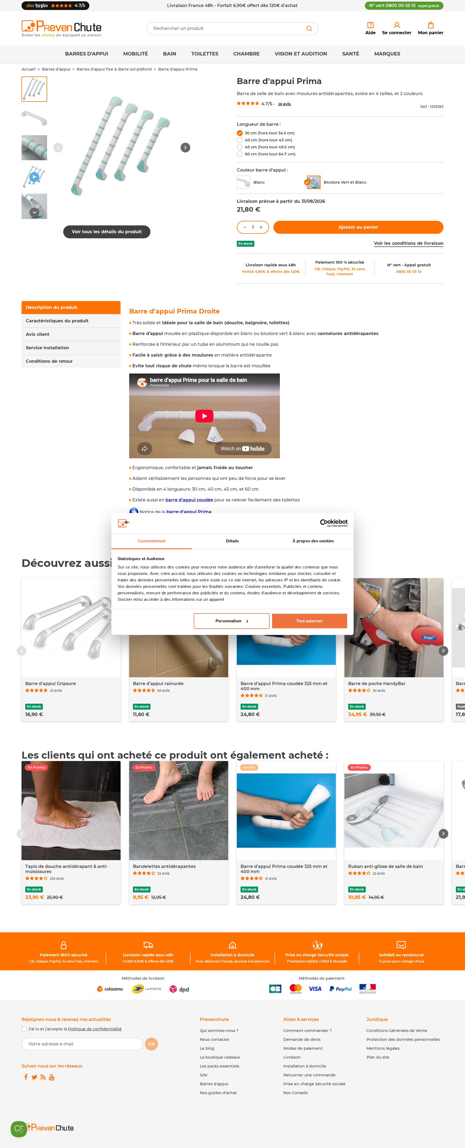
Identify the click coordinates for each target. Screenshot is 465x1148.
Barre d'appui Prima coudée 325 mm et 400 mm (284, 686)
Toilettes (204, 54)
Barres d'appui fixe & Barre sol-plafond (114, 69)
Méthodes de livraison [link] (143, 978)
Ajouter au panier (358, 227)
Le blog (207, 1048)
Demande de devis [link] (301, 1039)
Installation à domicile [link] (232, 954)
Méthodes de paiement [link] (322, 978)
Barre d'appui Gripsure (50, 683)
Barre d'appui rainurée (158, 683)
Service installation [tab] (47, 347)
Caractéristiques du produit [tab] (57, 320)
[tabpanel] (286, 419)
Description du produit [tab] (51, 307)
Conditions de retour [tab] (49, 361)
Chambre (246, 54)
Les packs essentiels (219, 1066)
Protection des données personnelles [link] (403, 1039)
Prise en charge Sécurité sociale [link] (317, 954)
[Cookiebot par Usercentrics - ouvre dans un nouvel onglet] (324, 523)
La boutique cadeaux (220, 1057)
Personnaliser (229, 621)
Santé (350, 54)
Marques (387, 54)
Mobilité (135, 54)
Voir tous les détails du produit (107, 231)
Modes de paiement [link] (303, 1048)
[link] (396, 28)
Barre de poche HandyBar (377, 683)
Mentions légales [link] (383, 1048)
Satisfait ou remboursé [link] (401, 954)
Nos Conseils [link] (295, 1092)
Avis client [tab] (38, 334)
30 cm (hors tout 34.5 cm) (270, 133)
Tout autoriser (309, 621)
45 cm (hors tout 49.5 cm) (270, 147)
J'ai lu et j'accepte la (75, 1029)
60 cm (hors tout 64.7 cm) (270, 154)
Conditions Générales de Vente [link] (397, 1030)
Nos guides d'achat (218, 1092)
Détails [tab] (232, 541)
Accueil (29, 69)
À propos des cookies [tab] (313, 541)
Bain (169, 54)
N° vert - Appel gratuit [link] (409, 265)
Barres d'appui (86, 54)
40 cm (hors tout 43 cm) (268, 140)
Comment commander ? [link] (307, 1030)
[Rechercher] (309, 28)
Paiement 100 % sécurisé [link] (339, 262)
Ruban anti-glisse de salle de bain (385, 866)
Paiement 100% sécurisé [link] (63, 954)
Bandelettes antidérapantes (164, 866)
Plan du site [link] (378, 1057)
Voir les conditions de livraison (408, 243)
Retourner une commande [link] (309, 1075)
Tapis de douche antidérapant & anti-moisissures (66, 869)
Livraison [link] (292, 1057)
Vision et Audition (301, 54)
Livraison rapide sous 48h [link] (271, 265)
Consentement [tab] (151, 541)
